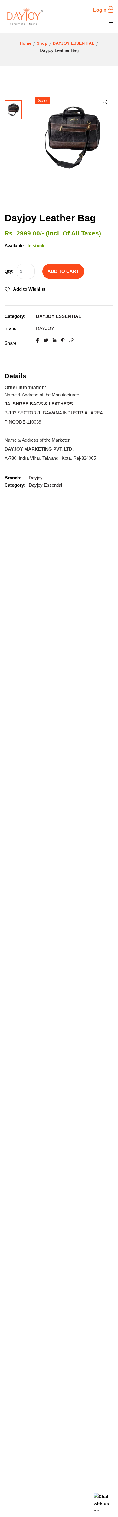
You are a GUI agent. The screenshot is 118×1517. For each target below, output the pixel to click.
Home (25, 43)
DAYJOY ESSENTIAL (73, 43)
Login (100, 10)
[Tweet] (46, 341)
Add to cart (63, 271)
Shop (42, 43)
